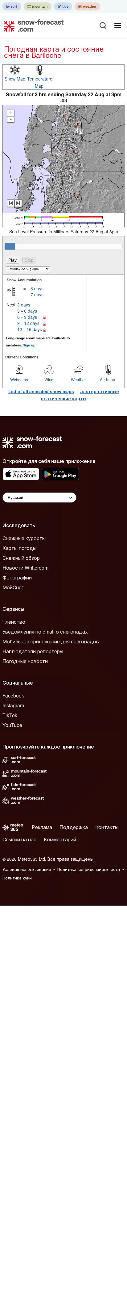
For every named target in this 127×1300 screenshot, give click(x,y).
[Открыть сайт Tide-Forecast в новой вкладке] (63, 6)
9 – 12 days (28, 323)
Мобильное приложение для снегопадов (50, 641)
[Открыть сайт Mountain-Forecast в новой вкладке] (37, 6)
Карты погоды (19, 547)
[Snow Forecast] (32, 25)
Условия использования (26, 869)
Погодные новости (25, 661)
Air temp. (108, 379)
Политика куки (17, 878)
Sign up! (30, 345)
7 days (37, 294)
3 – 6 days (27, 311)
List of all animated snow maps (41, 391)
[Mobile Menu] (117, 25)
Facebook (13, 695)
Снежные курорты (24, 538)
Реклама (42, 827)
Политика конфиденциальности (88, 869)
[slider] (10, 246)
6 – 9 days (27, 317)
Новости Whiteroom (25, 567)
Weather (78, 379)
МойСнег (12, 587)
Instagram (13, 705)
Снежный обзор (21, 557)
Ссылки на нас (19, 839)
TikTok (9, 715)
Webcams (19, 379)
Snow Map (15, 79)
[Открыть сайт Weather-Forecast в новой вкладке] (87, 6)
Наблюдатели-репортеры (32, 651)
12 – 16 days (29, 329)
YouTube (12, 725)
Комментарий (60, 839)
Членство (13, 621)
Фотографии (17, 577)
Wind (48, 379)
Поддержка (73, 827)
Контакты (106, 827)
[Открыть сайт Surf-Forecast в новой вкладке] (11, 6)
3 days (37, 288)
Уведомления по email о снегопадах (45, 631)
